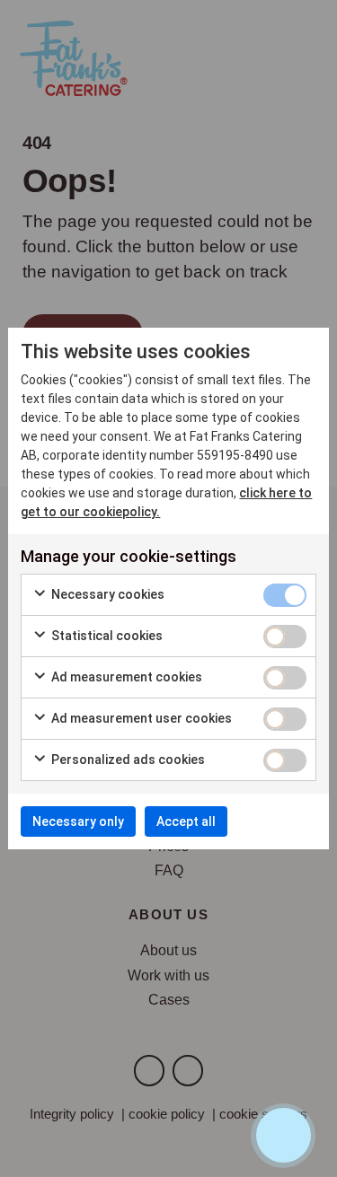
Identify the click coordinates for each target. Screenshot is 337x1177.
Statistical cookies (106, 635)
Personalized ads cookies (127, 759)
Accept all (186, 821)
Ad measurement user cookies (140, 718)
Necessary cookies (106, 594)
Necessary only (78, 821)
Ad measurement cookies (125, 677)
